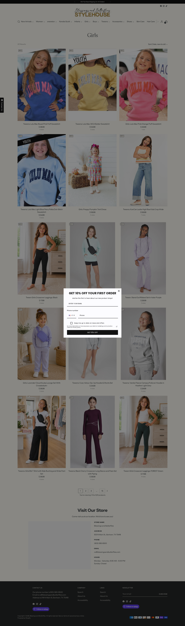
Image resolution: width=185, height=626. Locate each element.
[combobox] (71, 315)
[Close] (118, 291)
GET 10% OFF (92, 332)
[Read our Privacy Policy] (116, 326)
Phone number (72, 310)
